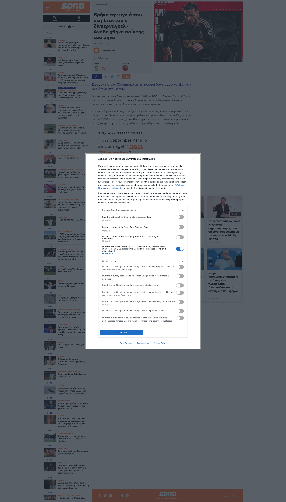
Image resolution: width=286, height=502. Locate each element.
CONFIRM (121, 332)
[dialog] (143, 251)
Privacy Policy (159, 343)
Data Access (143, 343)
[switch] (180, 217)
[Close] (194, 159)
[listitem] (143, 210)
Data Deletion (126, 343)
